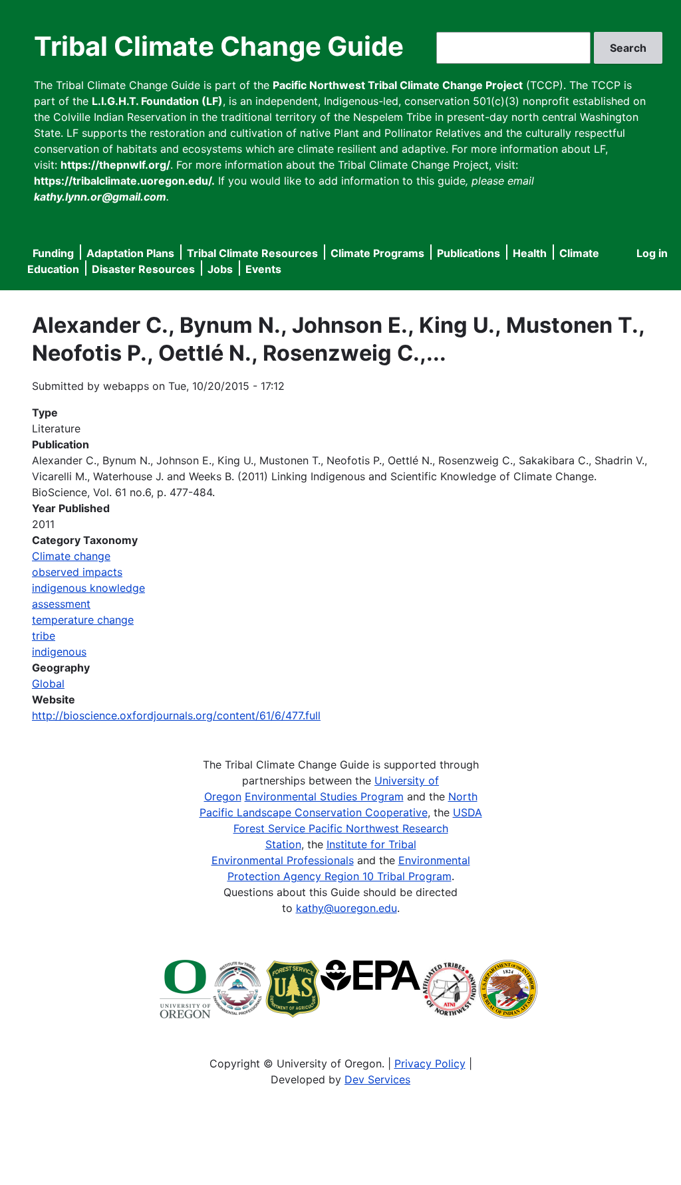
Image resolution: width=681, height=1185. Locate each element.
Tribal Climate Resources (252, 253)
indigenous (59, 651)
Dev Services (377, 1079)
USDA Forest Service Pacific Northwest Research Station (357, 828)
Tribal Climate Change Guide (219, 46)
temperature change (83, 619)
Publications (468, 253)
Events (263, 269)
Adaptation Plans (130, 253)
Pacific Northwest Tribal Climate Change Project (398, 85)
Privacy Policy (430, 1063)
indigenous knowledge (88, 587)
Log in (652, 253)
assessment (61, 603)
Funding (53, 253)
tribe (43, 635)
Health (530, 253)
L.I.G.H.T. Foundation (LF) (157, 101)
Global (48, 683)
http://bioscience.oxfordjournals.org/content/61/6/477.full (176, 715)
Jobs (220, 269)
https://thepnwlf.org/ (115, 164)
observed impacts (77, 572)
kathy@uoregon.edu (346, 908)
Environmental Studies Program (324, 796)
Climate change (71, 556)
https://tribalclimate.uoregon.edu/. (124, 180)
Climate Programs (377, 253)
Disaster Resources (143, 269)
